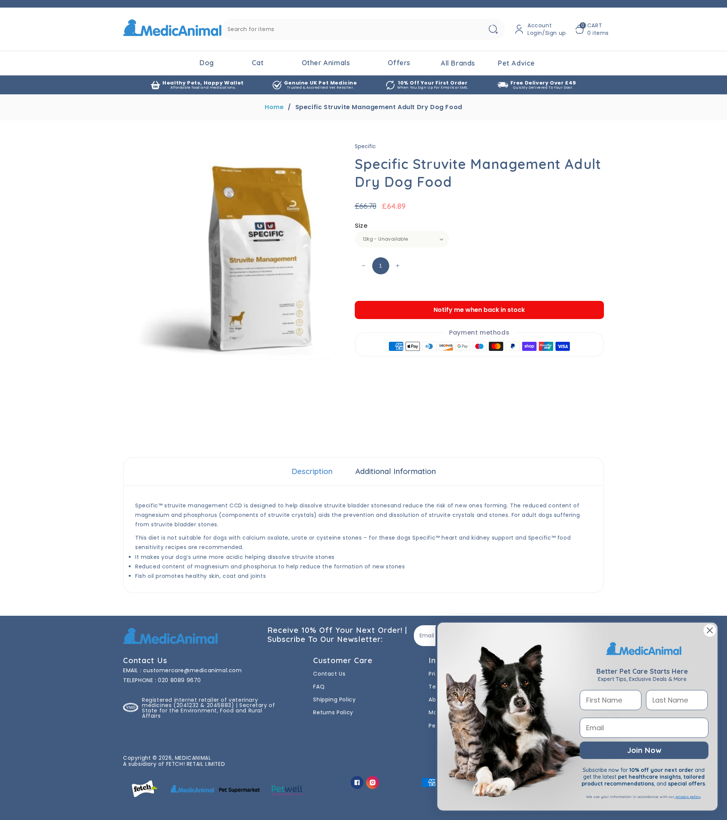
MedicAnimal (193, 758)
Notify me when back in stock (479, 309)
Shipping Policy (334, 699)
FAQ (318, 686)
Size (361, 225)
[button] (592, 29)
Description (312, 471)
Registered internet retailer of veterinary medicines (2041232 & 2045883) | (200, 702)
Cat (258, 62)
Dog (207, 62)
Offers (399, 62)
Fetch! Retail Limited (195, 764)
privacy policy (687, 796)
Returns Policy (333, 712)
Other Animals (326, 62)
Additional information (395, 471)
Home (274, 107)
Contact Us (329, 674)
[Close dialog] (709, 630)
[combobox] (363, 29)
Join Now (644, 750)
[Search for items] (493, 29)
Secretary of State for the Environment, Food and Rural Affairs (208, 710)
